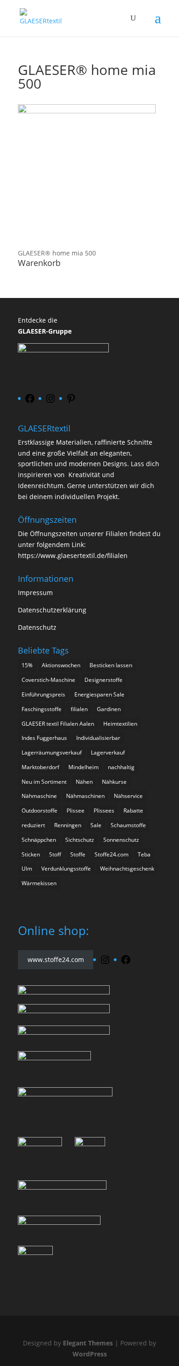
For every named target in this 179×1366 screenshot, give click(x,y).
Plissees (104, 810)
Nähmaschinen (85, 796)
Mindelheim (83, 767)
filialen (79, 709)
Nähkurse (114, 782)
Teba (144, 854)
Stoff (55, 854)
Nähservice (128, 796)
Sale (95, 825)
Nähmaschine (39, 796)
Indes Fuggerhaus (44, 738)
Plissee (75, 810)
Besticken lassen (111, 665)
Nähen (84, 782)
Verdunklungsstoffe (66, 868)
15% (27, 665)
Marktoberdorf (40, 767)
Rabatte (133, 810)
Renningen (67, 825)
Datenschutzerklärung (52, 610)
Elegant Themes (88, 1343)
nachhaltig (121, 767)
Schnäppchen (39, 840)
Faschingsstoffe (42, 709)
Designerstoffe (103, 680)
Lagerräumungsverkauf (52, 752)
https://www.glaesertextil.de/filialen (73, 555)
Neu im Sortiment (44, 782)
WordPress (90, 1354)
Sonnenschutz (121, 840)
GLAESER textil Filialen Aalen (58, 724)
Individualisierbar (98, 738)
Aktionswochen (61, 665)
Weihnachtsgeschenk (127, 868)
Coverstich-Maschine (48, 680)
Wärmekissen (39, 883)
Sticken (31, 854)
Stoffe (77, 854)
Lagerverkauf (108, 752)
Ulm (27, 868)
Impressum (35, 592)
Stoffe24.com (112, 854)
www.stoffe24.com (56, 959)
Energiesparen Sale (99, 694)
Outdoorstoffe (39, 810)
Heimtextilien (120, 724)
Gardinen (109, 709)
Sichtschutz (79, 840)
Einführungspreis (43, 694)
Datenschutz (37, 627)
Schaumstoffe (128, 825)
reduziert (33, 825)
